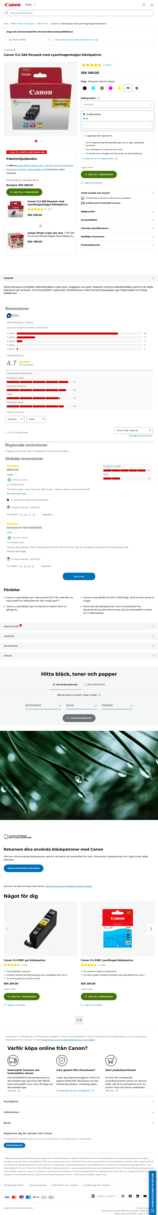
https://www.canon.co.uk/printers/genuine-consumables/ (68, 1040)
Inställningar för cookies (96, 1185)
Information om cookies (65, 1185)
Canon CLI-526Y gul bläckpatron (25, 960)
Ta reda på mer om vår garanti (73, 1090)
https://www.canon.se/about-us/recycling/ (68, 886)
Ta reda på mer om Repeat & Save (98, 158)
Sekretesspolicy (38, 1185)
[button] (97, 40)
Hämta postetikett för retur (24, 868)
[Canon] (12, 4)
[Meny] (152, 4)
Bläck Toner (42, 23)
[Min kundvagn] (144, 4)
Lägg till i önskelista (93, 183)
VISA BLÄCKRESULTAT (81, 718)
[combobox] (79, 13)
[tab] (65, 685)
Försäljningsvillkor (14, 1185)
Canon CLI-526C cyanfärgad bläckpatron (107, 960)
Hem (6, 23)
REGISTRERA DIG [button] (14, 1145)
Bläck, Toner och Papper (22, 23)
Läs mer (11, 1090)
